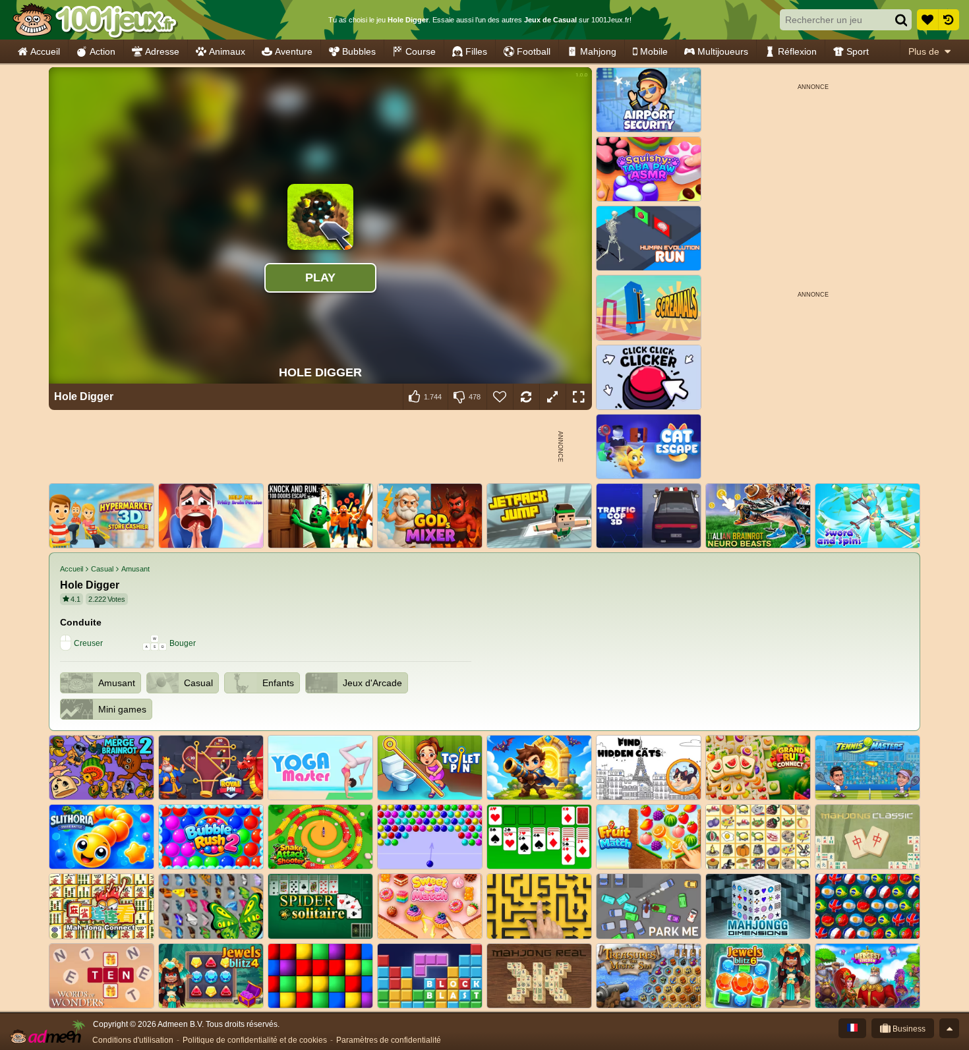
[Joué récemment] (948, 19)
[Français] (852, 1028)
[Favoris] (927, 19)
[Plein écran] (579, 397)
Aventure (293, 51)
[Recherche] (901, 19)
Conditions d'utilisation (132, 1040)
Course (420, 51)
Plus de (923, 51)
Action (102, 51)
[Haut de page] (949, 1028)
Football (533, 51)
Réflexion (797, 51)
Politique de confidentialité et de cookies (255, 1040)
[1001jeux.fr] (94, 20)
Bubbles (359, 51)
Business (908, 1029)
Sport (857, 51)
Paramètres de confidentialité (388, 1040)
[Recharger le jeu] (526, 397)
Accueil (45, 51)
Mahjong (598, 51)
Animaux (227, 51)
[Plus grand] (552, 397)
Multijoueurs (722, 51)
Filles (476, 51)
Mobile (654, 51)
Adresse (162, 51)
